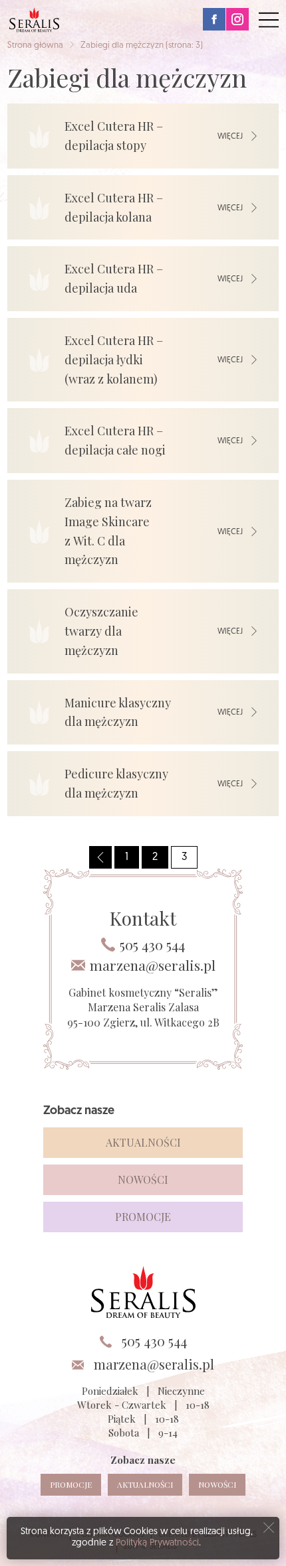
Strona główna (35, 45)
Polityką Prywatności (157, 1543)
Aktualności (143, 1142)
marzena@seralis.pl (152, 965)
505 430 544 (152, 944)
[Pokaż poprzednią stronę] (100, 857)
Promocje (143, 1217)
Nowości (143, 1179)
